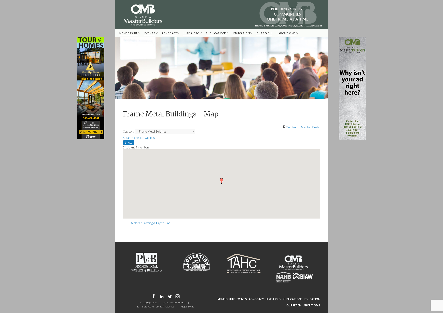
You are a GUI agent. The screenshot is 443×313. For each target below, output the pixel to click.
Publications (216, 33)
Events (149, 33)
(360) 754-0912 (187, 306)
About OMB (287, 33)
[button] (221, 181)
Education (241, 33)
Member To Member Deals (302, 126)
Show (128, 142)
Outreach (264, 33)
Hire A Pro (191, 33)
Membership (128, 33)
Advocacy (169, 33)
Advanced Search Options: (139, 138)
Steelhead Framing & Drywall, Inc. (150, 223)
